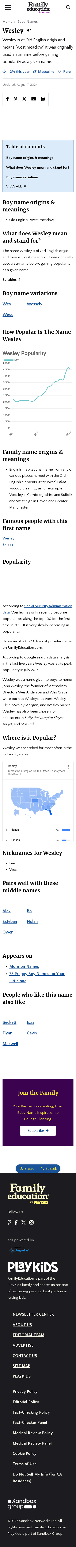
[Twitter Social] (23, 1223)
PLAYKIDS (22, 1376)
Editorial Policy (26, 1402)
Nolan (32, 921)
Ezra (30, 1022)
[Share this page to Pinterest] (15, 99)
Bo (29, 911)
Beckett (9, 1022)
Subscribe (36, 1130)
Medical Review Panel (32, 1443)
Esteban (10, 921)
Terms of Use (25, 1464)
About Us (22, 1325)
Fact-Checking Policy (31, 1412)
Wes (7, 304)
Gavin (32, 1033)
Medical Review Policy (33, 1433)
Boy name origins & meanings (29, 158)
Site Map (21, 1366)
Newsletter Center (33, 1314)
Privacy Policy (25, 1391)
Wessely (34, 304)
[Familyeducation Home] (28, 1193)
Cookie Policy (25, 1453)
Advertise (23, 1345)
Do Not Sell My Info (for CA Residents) (37, 1478)
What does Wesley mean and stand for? (37, 167)
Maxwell (10, 1043)
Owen (8, 932)
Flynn (7, 1033)
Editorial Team (28, 1335)
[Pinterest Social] (9, 1223)
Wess (8, 314)
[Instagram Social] (31, 1223)
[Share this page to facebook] (7, 99)
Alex (7, 911)
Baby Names (27, 22)
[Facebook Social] (16, 1223)
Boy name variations (22, 177)
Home (7, 22)
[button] (29, 30)
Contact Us (25, 1356)
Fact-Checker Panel (30, 1422)
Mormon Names (24, 966)
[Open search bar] (68, 7)
